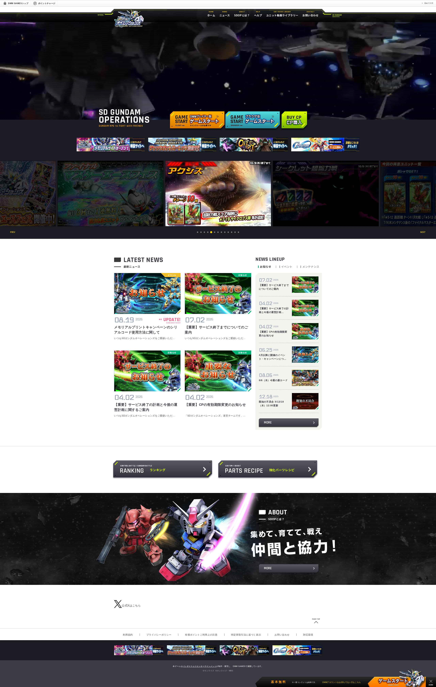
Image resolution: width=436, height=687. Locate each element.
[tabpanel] (218, 193)
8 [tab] (221, 232)
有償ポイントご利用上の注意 (201, 634)
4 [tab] (207, 232)
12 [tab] (235, 232)
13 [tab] (238, 232)
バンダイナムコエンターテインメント (199, 666)
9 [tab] (224, 232)
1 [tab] (197, 232)
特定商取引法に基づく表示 (246, 634)
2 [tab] (201, 232)
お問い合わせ (282, 634)
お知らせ (265, 266)
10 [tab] (228, 232)
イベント (287, 266)
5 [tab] (211, 232)
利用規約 (128, 634)
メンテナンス (310, 266)
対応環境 (308, 634)
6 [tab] (215, 232)
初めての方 (428, 3)
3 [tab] (204, 232)
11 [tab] (231, 232)
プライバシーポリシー (158, 634)
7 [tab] (218, 232)
